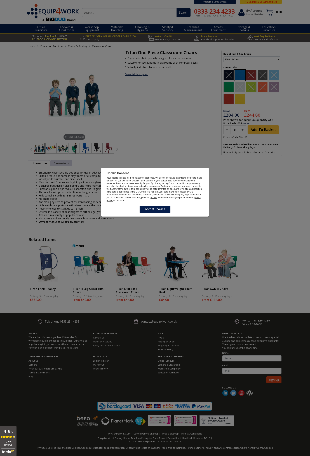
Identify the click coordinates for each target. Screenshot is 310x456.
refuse (154, 197)
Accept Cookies (155, 209)
